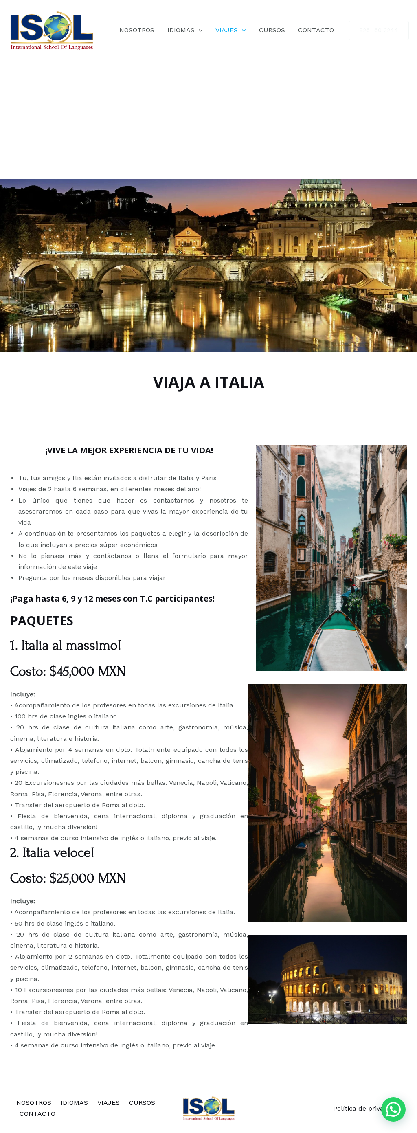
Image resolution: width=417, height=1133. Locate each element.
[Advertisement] (208, 118)
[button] (393, 1109)
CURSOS (272, 30)
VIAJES (226, 30)
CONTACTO (316, 30)
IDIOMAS (181, 30)
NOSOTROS (136, 30)
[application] (199, 30)
